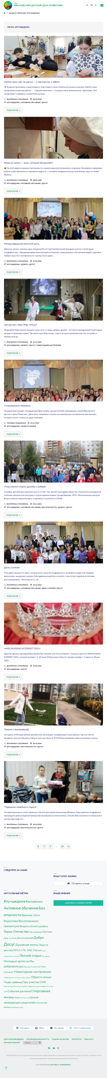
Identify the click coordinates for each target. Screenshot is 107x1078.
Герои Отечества (16, 932)
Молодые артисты (16, 961)
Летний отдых (31, 955)
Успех (17, 997)
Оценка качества (60, 1039)
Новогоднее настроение (49, 345)
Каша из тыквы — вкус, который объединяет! (29, 162)
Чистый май (24, 998)
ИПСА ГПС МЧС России (27, 950)
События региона (19, 991)
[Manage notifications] (6, 1067)
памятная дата (17, 1007)
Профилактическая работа (37, 986)
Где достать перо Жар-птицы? (20, 324)
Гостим (47, 932)
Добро (24, 264)
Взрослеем (11, 921)
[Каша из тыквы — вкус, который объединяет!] (53, 146)
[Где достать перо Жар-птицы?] (53, 308)
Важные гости (31, 915)
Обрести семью (28, 426)
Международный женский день (21, 243)
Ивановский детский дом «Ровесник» (38, 5)
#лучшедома (13, 102)
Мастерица (46, 956)
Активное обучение (30, 102)
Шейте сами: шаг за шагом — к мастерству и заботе (32, 81)
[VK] (91, 5)
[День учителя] (53, 551)
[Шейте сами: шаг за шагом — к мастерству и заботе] (53, 65)
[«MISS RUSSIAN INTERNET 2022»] (53, 632)
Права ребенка (13, 982)
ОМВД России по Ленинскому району (17, 978)
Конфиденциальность (37, 1039)
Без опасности (49, 507)
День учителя (11, 567)
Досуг (45, 102)
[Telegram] (96, 5)
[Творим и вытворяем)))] (53, 713)
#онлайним (34, 901)
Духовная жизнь (27, 945)
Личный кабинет (12, 1042)
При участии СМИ (34, 982)
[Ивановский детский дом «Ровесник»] (8, 5)
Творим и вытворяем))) (16, 729)
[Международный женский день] (53, 227)
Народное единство (31, 967)
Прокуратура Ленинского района (15, 986)
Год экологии (35, 932)
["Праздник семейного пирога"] (53, 790)
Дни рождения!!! (25, 938)
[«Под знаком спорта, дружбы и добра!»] (53, 470)
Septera (54, 1065)
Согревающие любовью (17, 405)
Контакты (77, 1039)
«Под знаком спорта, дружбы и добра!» (25, 486)
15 (62, 846)
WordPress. (65, 1065)
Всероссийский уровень (34, 926)
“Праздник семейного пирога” (20, 807)
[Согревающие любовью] (53, 389)
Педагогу (89, 1039)
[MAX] (87, 5)
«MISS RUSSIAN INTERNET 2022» (22, 648)
